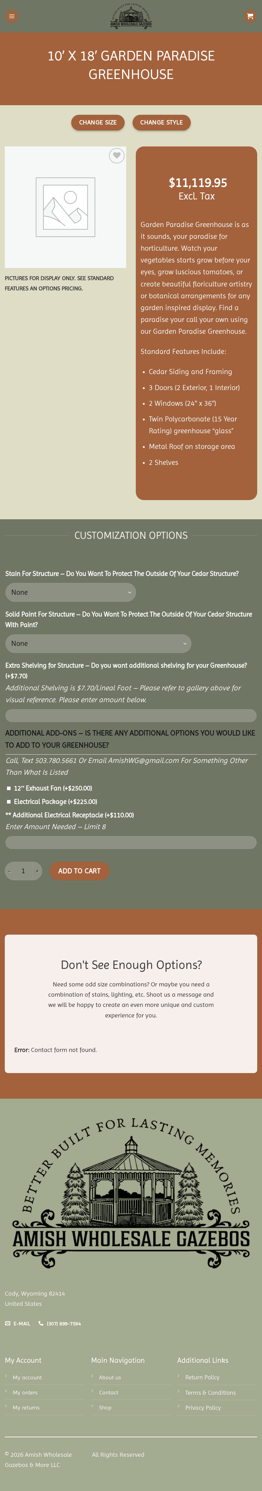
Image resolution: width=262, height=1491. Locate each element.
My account (27, 1377)
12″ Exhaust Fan (53, 788)
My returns (26, 1407)
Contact (108, 1392)
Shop (105, 1407)
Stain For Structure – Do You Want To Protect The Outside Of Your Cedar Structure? (121, 573)
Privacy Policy (203, 1407)
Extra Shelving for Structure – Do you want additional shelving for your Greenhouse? (126, 671)
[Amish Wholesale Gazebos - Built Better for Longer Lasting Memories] (131, 16)
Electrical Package (55, 801)
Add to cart (79, 871)
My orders (25, 1392)
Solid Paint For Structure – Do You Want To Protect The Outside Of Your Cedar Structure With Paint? (128, 619)
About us (110, 1377)
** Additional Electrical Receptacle (69, 815)
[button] (11, 16)
